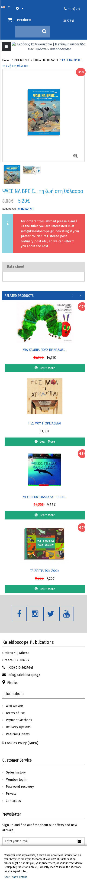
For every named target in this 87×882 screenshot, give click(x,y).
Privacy (11, 793)
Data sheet (15, 266)
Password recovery (20, 786)
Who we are (14, 706)
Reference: (9, 209)
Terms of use (15, 713)
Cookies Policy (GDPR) (21, 743)
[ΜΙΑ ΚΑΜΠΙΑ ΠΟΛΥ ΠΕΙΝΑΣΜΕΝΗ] (44, 322)
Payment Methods (19, 720)
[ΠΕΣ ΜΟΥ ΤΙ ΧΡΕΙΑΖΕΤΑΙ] (44, 396)
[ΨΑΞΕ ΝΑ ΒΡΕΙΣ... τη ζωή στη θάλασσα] (11, 178)
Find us (12, 683)
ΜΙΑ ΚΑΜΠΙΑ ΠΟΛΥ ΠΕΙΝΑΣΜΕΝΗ (45, 350)
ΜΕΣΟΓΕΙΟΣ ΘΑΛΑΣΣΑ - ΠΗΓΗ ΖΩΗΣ (45, 497)
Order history (16, 772)
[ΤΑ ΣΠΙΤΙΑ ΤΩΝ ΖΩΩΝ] (44, 543)
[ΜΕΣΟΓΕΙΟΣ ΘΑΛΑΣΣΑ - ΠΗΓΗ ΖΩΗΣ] (44, 470)
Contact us (13, 801)
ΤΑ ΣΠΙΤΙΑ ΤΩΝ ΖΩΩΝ (44, 571)
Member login (16, 779)
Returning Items (18, 734)
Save (7, 877)
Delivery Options (18, 727)
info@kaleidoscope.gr (37, 231)
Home (5, 60)
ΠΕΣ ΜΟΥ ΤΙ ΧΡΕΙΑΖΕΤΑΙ (44, 423)
